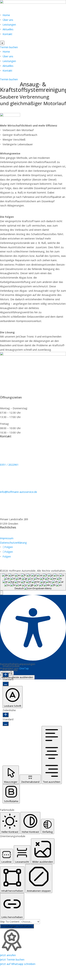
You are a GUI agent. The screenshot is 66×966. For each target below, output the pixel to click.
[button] (1, 593)
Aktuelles (8, 29)
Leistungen (9, 24)
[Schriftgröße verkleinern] (6, 684)
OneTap (24, 668)
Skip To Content (10, 921)
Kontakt (7, 34)
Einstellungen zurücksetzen (16, 926)
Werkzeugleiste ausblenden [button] (17, 677)
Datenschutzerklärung (13, 542)
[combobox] (33, 582)
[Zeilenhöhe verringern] (6, 724)
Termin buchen (9, 47)
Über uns (8, 20)
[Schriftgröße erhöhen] (6, 674)
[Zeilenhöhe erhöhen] (6, 714)
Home (6, 15)
